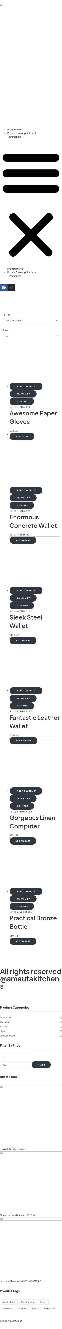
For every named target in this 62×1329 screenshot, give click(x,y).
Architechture (8, 1302)
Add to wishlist (27, 386)
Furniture (22, 1308)
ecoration (7, 1308)
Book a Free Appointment (21, 133)
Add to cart (23, 540)
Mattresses (49, 1308)
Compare (22, 401)
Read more (21, 436)
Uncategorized (7, 1035)
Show (5, 330)
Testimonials (14, 136)
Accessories (6, 1017)
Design (43, 1302)
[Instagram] (11, 287)
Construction (27, 1302)
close (19, 1320)
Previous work (15, 129)
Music (3, 1031)
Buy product (23, 741)
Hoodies (4, 1026)
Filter (41, 1065)
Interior (35, 1308)
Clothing (4, 1022)
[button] (31, 204)
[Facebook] (4, 287)
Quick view (24, 394)
